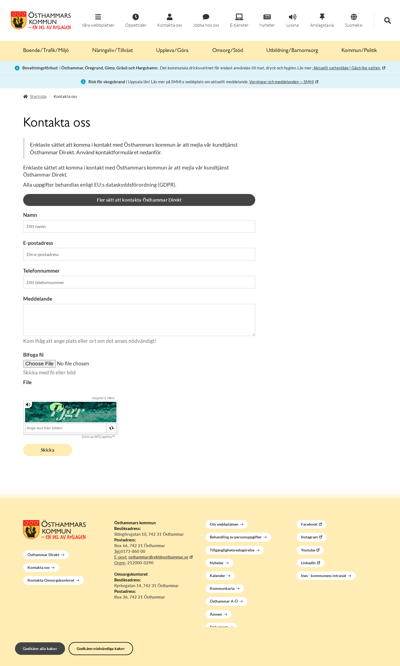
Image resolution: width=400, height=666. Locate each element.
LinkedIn (308, 562)
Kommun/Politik (359, 51)
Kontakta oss (38, 567)
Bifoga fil (33, 354)
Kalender (217, 575)
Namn (30, 215)
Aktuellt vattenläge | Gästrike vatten (347, 67)
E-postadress (38, 243)
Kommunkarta (222, 588)
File (27, 382)
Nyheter (217, 562)
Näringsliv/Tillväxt (112, 51)
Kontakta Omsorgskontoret (50, 580)
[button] (98, 21)
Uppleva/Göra (172, 51)
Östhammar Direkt (43, 554)
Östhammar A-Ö (224, 601)
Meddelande (37, 298)
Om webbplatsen (224, 524)
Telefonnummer (41, 270)
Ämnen (216, 614)
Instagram (309, 537)
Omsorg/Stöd (227, 51)
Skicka (47, 450)
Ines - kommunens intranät (323, 575)
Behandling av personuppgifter (236, 537)
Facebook (309, 524)
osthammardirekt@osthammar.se (158, 556)
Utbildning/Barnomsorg (292, 51)
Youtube (308, 550)
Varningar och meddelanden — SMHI (281, 81)
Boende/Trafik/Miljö (46, 51)
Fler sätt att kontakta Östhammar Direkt (139, 200)
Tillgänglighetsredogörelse (232, 550)
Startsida (38, 96)
